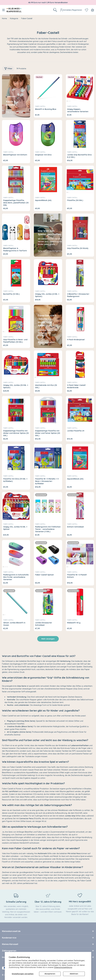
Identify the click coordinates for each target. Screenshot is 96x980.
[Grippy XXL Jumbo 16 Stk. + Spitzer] (16, 506)
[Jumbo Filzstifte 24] (80, 410)
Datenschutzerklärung (63, 967)
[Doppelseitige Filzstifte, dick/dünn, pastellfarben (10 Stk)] (16, 180)
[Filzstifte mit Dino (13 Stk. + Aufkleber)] (16, 458)
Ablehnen (74, 974)
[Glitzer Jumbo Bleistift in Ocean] (16, 602)
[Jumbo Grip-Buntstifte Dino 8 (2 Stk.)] (80, 134)
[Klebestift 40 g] (80, 602)
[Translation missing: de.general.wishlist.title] (86, 9)
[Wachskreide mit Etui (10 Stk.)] (48, 364)
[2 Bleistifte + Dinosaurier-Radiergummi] (80, 273)
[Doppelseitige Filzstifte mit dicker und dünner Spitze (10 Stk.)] (16, 410)
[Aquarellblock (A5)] (80, 458)
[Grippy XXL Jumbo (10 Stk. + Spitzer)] (16, 364)
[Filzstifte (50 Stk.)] (80, 180)
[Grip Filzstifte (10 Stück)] (80, 228)
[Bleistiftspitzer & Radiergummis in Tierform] (16, 228)
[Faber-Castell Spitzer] (48, 554)
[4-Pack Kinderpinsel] (80, 319)
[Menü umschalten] (3, 9)
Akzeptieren (49, 974)
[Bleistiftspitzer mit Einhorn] (16, 134)
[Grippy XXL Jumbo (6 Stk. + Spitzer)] (48, 273)
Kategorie (14, 18)
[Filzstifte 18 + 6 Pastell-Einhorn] (80, 554)
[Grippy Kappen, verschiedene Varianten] (80, 88)
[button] (67, 101)
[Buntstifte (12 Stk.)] (16, 273)
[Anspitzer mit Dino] (48, 134)
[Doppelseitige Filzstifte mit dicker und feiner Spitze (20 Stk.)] (48, 410)
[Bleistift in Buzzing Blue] (48, 88)
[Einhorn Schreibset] (80, 506)
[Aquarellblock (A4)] (48, 180)
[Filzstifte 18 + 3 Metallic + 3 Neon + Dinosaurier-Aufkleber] (48, 458)
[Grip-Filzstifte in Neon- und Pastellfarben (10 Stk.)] (16, 319)
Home (4, 18)
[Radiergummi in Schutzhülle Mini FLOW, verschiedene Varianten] (16, 554)
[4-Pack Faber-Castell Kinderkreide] (80, 364)
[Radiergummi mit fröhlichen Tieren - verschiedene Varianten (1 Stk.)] (48, 506)
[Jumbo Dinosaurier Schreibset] (48, 602)
